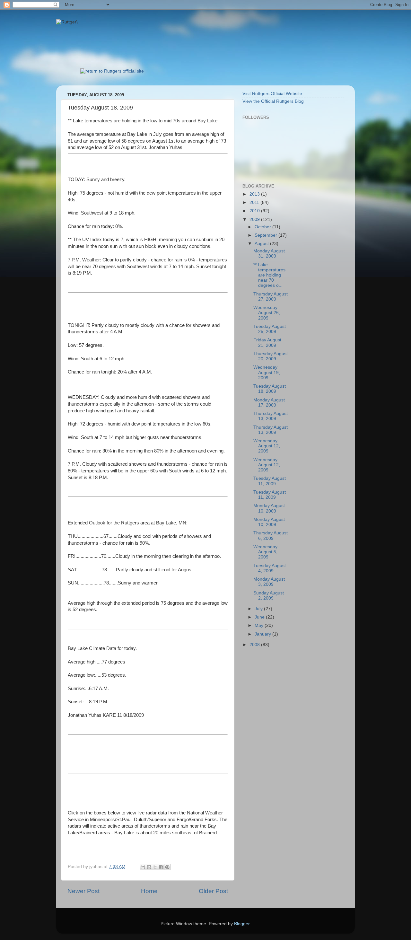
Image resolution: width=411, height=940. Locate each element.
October (263, 226)
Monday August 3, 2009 (269, 582)
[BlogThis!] (149, 867)
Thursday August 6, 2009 (270, 535)
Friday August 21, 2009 (267, 342)
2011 (254, 202)
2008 (255, 644)
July (259, 608)
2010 (255, 210)
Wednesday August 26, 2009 (266, 312)
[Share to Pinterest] (167, 867)
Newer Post (83, 891)
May (260, 625)
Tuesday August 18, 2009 (269, 389)
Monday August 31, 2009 (269, 254)
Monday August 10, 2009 (269, 508)
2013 (255, 194)
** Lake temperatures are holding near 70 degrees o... (269, 275)
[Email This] (143, 867)
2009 (255, 219)
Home (149, 891)
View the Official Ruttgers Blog (273, 101)
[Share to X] (155, 867)
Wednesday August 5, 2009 (265, 551)
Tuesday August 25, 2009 (269, 329)
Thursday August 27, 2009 (270, 297)
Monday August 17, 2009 (269, 403)
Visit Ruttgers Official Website (272, 93)
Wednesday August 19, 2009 (266, 372)
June (260, 617)
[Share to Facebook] (161, 867)
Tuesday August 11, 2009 (269, 481)
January (263, 634)
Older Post (213, 891)
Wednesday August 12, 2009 (266, 445)
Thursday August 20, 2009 (270, 356)
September (266, 235)
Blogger (241, 923)
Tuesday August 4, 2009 (269, 568)
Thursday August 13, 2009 (270, 416)
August (262, 243)
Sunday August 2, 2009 (268, 596)
